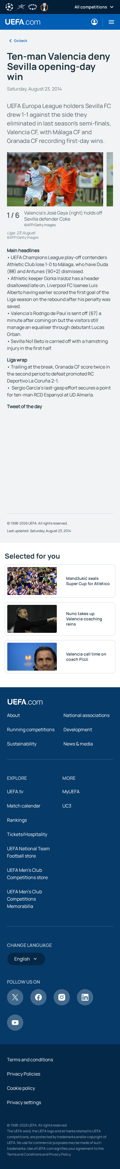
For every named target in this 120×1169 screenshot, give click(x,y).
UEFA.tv (15, 791)
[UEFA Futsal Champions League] (21, 6)
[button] (109, 21)
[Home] (25, 702)
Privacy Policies (23, 1074)
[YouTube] (15, 1029)
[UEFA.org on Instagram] (62, 1003)
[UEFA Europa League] (44, 6)
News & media (78, 744)
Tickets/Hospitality (27, 834)
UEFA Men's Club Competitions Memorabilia (24, 898)
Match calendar (23, 806)
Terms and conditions (30, 1059)
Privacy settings (24, 1102)
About (13, 715)
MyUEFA (71, 791)
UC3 (66, 806)
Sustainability (21, 744)
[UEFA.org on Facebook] (38, 1003)
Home (23, 22)
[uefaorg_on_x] (15, 1003)
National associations (86, 715)
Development (77, 729)
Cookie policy (21, 1088)
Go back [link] (20, 40)
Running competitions (30, 729)
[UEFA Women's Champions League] (32, 6)
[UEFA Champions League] (9, 6)
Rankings (17, 820)
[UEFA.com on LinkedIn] (85, 1003)
